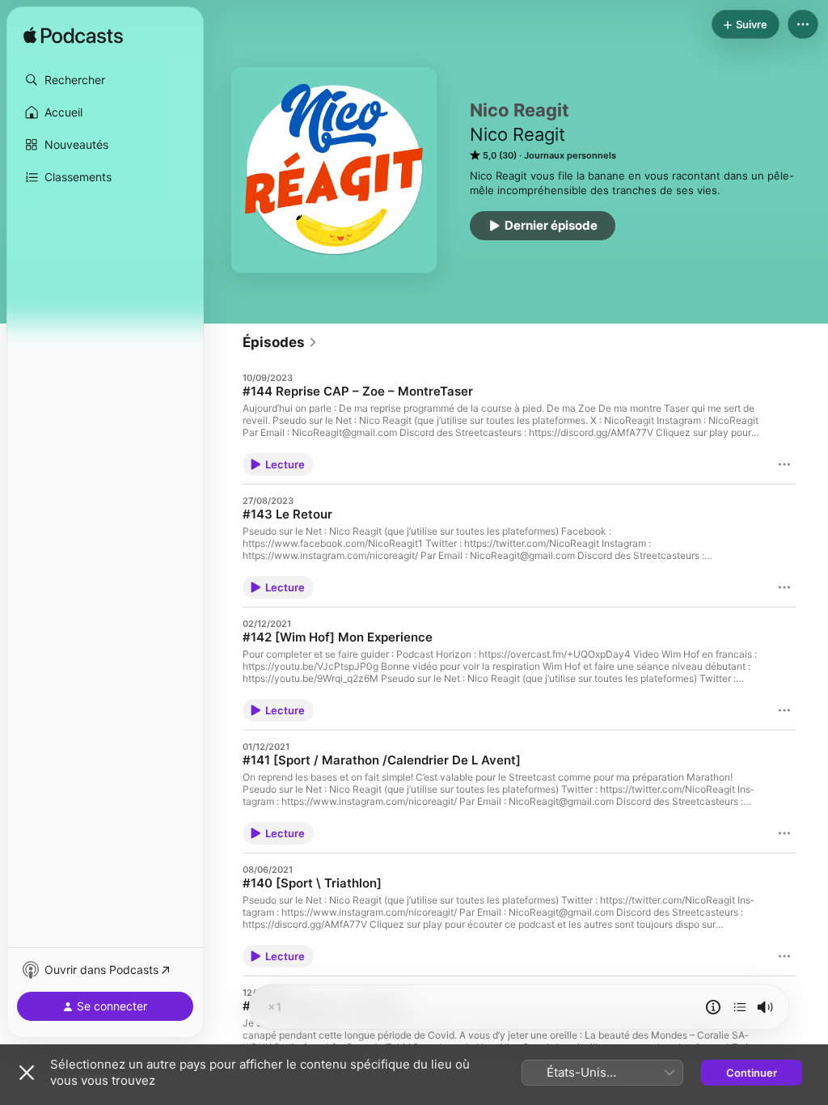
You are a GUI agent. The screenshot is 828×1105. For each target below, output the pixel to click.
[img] (73, 36)
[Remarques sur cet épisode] (713, 1007)
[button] (105, 80)
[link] (280, 342)
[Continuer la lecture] (740, 1007)
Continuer (751, 1072)
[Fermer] (26, 1072)
